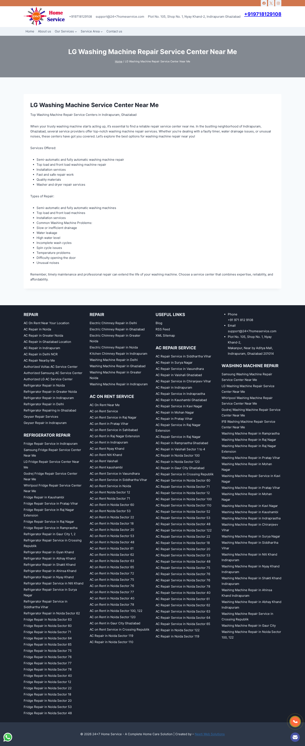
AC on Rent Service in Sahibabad (114, 430)
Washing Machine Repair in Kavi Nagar (250, 506)
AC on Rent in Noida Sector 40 (112, 598)
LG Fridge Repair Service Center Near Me (51, 464)
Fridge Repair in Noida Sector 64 (48, 638)
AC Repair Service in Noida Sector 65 (183, 624)
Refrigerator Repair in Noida (44, 385)
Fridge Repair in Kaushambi (44, 497)
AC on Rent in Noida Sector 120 (112, 617)
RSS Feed (163, 329)
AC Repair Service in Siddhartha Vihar (183, 356)
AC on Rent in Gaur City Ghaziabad (115, 623)
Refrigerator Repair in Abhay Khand (50, 558)
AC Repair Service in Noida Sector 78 (183, 586)
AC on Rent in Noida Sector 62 (112, 555)
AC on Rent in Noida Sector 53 (112, 536)
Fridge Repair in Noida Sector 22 (48, 688)
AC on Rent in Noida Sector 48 (112, 542)
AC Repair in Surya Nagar (174, 362)
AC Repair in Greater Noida (43, 335)
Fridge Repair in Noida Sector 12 (47, 682)
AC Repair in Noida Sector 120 (178, 462)
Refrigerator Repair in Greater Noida (50, 392)
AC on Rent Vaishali (104, 461)
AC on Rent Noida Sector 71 (110, 498)
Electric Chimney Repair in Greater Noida (115, 338)
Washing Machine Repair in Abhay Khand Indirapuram (251, 604)
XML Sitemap (165, 335)
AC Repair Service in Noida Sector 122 (184, 530)
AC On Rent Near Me (105, 405)
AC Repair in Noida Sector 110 (111, 642)
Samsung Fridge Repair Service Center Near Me (52, 452)
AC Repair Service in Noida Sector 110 (183, 505)
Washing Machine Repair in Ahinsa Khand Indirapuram (247, 593)
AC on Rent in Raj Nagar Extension (115, 436)
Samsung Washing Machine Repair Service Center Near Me (247, 377)
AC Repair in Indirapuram (42, 348)
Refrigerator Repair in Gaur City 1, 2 (50, 534)
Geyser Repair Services (41, 417)
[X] (271, 3)
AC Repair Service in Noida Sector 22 (183, 537)
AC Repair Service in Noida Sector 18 (183, 543)
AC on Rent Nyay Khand (107, 449)
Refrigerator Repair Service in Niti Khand (53, 583)
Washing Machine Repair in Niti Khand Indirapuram (249, 557)
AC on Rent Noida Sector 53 (110, 511)
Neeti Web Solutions (210, 734)
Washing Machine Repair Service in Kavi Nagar (251, 478)
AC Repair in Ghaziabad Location (47, 342)
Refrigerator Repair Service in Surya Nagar (50, 592)
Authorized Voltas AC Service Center (51, 367)
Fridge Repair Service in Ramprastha (50, 528)
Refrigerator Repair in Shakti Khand (50, 565)
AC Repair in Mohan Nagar (175, 412)
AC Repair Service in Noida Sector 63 (183, 611)
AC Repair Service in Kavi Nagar (179, 406)
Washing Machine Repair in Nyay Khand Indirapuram (250, 569)
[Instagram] (278, 3)
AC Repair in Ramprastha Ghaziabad (182, 443)
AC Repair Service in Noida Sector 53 (183, 518)
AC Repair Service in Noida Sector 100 (184, 499)
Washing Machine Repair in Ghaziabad (117, 366)
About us (44, 31)
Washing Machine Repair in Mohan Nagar (247, 467)
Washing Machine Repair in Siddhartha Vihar (250, 545)
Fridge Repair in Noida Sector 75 (48, 651)
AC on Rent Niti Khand (106, 455)
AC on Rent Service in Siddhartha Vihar (118, 480)
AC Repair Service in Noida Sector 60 (183, 480)
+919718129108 (80, 17)
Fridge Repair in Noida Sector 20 (48, 701)
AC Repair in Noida (37, 329)
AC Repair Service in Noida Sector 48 (183, 524)
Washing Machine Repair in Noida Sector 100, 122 (251, 634)
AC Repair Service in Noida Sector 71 (183, 487)
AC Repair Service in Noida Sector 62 (183, 605)
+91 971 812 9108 (240, 320)
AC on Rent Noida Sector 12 (110, 492)
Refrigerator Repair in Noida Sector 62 (52, 613)
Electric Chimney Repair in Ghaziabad (117, 329)
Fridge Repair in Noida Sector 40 (48, 676)
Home (30, 31)
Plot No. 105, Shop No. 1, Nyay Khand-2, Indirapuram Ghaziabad (194, 17)
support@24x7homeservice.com (120, 17)
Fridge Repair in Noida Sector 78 (48, 669)
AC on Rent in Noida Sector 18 (112, 523)
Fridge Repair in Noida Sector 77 (48, 663)
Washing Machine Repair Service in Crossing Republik (247, 616)
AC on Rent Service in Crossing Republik (119, 629)
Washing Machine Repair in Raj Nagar (249, 440)
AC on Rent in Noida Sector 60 (112, 505)
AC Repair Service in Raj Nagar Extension (178, 427)
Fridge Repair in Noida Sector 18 (47, 694)
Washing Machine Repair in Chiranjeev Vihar (250, 527)
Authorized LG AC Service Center (48, 379)
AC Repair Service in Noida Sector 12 (183, 493)
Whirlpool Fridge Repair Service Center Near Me (53, 488)
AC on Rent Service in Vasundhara (115, 474)
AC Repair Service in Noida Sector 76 (183, 574)
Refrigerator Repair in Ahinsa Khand (50, 571)
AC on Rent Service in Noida (110, 486)
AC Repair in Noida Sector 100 (178, 455)
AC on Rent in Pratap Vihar (109, 424)
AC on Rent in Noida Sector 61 (112, 548)
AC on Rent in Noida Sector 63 (112, 561)
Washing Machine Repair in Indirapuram (119, 384)
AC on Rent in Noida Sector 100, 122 (116, 611)
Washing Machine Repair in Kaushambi (250, 512)
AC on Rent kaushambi (106, 467)
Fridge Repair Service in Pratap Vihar (51, 503)
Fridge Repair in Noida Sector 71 (47, 632)
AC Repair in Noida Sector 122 (178, 630)
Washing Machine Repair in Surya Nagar (251, 536)
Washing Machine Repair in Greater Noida (115, 375)
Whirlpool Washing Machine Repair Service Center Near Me (247, 400)
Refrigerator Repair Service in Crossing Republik (53, 543)
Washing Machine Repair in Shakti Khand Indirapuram (251, 581)
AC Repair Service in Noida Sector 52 (183, 512)
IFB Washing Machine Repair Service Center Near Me (248, 424)
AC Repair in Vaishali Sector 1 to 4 (180, 449)
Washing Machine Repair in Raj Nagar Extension (249, 448)
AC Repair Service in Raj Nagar (178, 437)
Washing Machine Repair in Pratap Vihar (251, 458)
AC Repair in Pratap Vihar (174, 419)
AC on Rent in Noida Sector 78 (112, 604)
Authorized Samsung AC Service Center (53, 373)
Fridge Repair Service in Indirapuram (51, 444)
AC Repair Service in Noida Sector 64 (183, 618)
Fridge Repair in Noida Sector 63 (48, 619)
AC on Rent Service (104, 411)
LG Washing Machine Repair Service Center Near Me (248, 389)
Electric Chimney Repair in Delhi (113, 323)
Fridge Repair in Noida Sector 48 (48, 713)
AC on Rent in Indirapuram (109, 442)
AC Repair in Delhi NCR (41, 354)
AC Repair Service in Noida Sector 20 (183, 549)
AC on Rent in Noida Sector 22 (112, 517)
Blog (159, 323)
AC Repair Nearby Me (39, 360)
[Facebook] (264, 3)
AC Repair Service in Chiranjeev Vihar (183, 381)
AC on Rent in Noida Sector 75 (112, 580)
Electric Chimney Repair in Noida (114, 347)
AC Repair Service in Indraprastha (180, 394)
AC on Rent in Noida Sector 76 (112, 586)
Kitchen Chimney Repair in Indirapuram (118, 354)
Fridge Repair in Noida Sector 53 (48, 707)
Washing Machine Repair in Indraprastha (251, 518)
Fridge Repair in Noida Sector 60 (48, 626)
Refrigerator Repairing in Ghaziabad (50, 410)
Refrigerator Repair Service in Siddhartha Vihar (45, 604)
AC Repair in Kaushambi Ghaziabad (181, 400)
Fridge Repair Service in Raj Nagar (49, 522)
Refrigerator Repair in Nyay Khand (49, 577)
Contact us (114, 31)
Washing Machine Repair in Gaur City (249, 625)
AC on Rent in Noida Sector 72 (112, 573)
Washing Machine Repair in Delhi (114, 360)
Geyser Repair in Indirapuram (45, 423)
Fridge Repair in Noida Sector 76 (48, 657)
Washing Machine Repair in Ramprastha (250, 433)
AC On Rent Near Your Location (46, 323)
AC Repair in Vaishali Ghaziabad (179, 375)
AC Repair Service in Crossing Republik (185, 474)
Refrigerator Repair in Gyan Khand (49, 552)
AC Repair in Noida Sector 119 (111, 636)
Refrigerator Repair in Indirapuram (49, 398)
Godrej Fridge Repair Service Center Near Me (50, 476)
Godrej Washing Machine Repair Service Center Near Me (251, 412)
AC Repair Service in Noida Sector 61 (183, 599)
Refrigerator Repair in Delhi (44, 404)
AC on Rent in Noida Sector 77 (112, 592)
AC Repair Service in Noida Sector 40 (183, 593)
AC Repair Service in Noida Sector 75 (183, 568)
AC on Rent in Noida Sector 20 (112, 530)
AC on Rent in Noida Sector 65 (112, 567)
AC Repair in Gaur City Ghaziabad (180, 468)
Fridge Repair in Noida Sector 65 (48, 644)
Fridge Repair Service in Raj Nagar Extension (49, 512)
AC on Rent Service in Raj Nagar (113, 417)
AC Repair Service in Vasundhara (180, 369)
